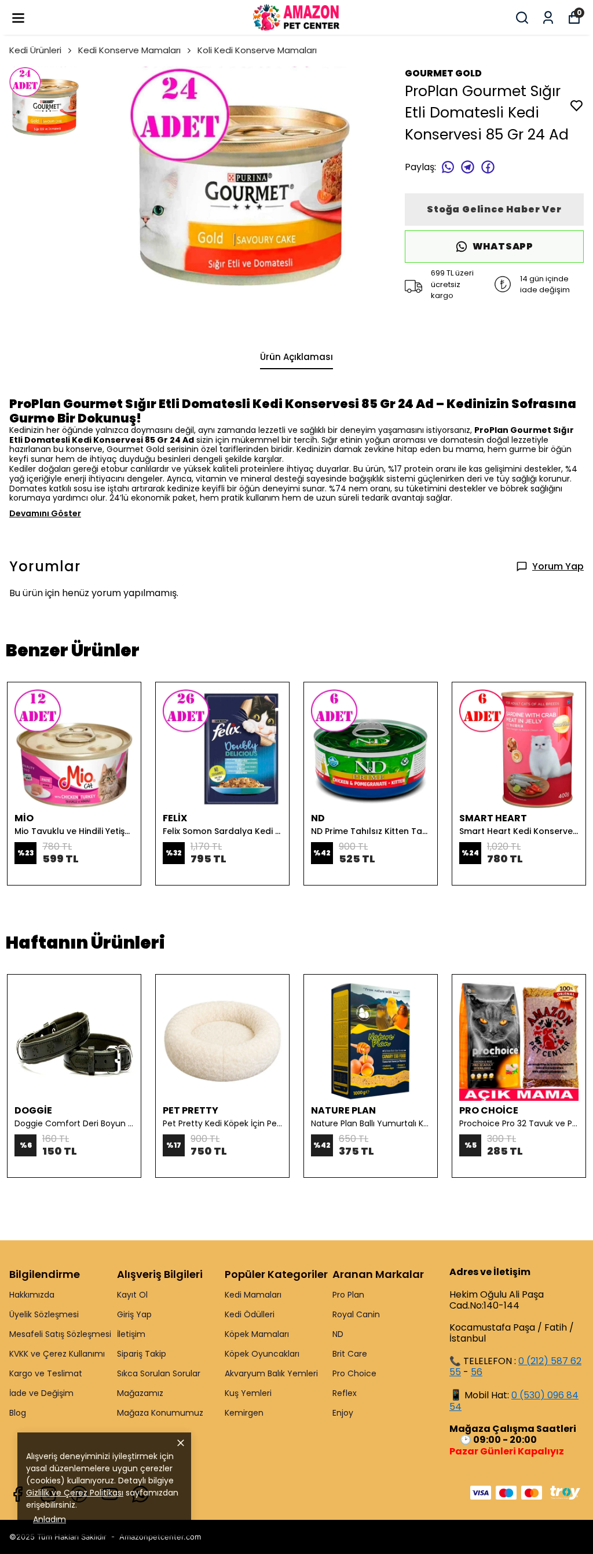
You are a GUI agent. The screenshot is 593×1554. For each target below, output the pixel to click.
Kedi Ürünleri (35, 50)
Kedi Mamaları (253, 1294)
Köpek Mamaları (257, 1334)
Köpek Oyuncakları (262, 1354)
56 (476, 1372)
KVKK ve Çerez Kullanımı (57, 1354)
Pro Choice (354, 1373)
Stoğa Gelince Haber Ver (494, 209)
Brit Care (349, 1354)
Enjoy (342, 1413)
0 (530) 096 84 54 (514, 1400)
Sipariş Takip (141, 1354)
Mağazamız (140, 1393)
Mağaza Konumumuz (160, 1413)
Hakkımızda (31, 1294)
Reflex (344, 1393)
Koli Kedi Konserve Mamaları (257, 50)
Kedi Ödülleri (249, 1314)
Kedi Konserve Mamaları (129, 50)
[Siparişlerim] (548, 17)
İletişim (131, 1334)
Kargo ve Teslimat (45, 1373)
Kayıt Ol (132, 1294)
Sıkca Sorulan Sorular (158, 1373)
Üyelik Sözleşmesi (44, 1314)
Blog (17, 1413)
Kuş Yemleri (248, 1393)
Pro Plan (348, 1294)
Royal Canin (356, 1314)
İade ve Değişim (41, 1393)
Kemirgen (244, 1413)
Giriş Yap (134, 1314)
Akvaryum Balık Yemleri (271, 1373)
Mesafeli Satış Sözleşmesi (60, 1334)
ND (337, 1334)
